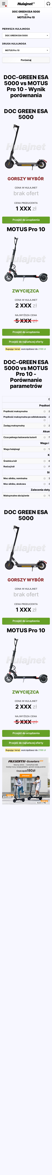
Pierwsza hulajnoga (16, 28)
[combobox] (26, 36)
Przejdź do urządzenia (26, 219)
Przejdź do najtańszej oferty (26, 341)
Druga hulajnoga (14, 43)
